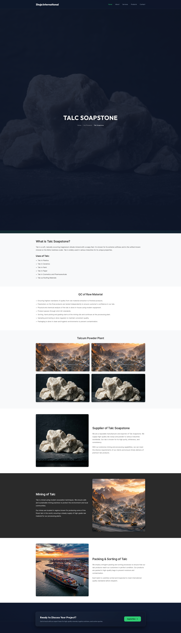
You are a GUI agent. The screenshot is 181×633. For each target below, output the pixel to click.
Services (125, 4)
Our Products (87, 125)
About (117, 4)
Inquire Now (131, 619)
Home (110, 4)
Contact (142, 4)
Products (134, 4)
